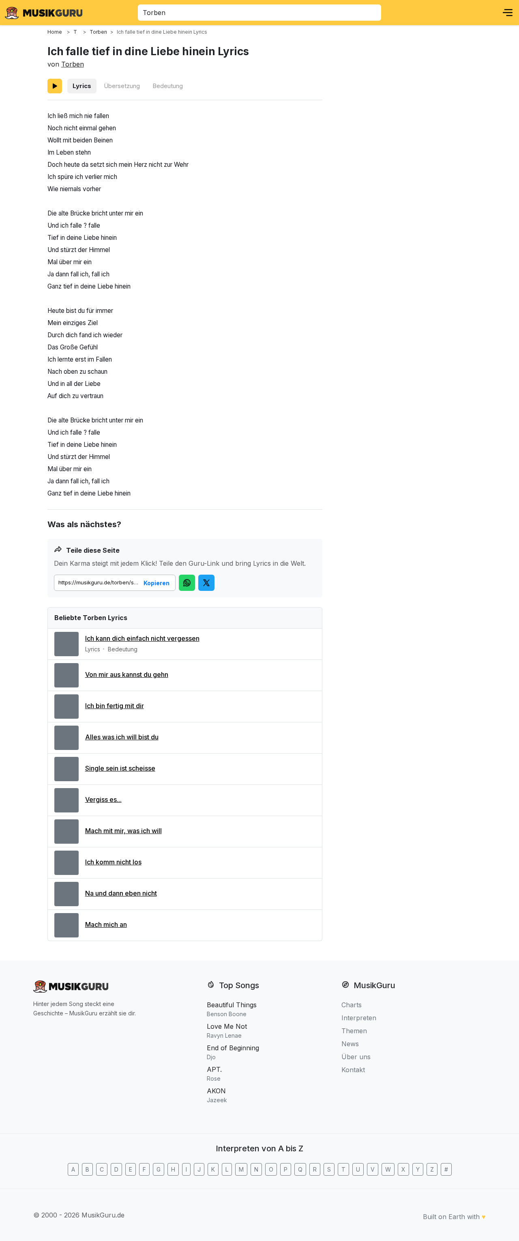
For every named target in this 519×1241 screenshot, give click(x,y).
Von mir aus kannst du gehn (126, 674)
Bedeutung (167, 86)
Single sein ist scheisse (120, 768)
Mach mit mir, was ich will (123, 831)
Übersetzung (122, 86)
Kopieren (156, 583)
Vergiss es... (103, 799)
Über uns (356, 1057)
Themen (354, 1031)
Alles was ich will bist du (122, 737)
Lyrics (82, 86)
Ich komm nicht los (113, 862)
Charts (351, 1005)
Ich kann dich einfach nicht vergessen (142, 638)
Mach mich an (106, 924)
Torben (72, 64)
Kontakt (353, 1070)
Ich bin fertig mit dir (114, 706)
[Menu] (508, 12)
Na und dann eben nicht (121, 893)
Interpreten (358, 1018)
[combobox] (259, 12)
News (350, 1044)
